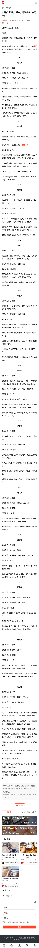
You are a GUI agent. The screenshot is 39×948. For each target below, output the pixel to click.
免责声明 (27, 938)
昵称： (6, 908)
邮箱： (6, 913)
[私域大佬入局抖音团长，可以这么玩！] (10, 847)
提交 (19, 927)
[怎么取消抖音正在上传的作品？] (10, 871)
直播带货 (25, 145)
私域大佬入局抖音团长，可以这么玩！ (9, 856)
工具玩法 (28, 20)
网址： (6, 918)
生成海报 (8, 812)
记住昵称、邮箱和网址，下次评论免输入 (17, 922)
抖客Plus (4, 20)
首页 (3, 8)
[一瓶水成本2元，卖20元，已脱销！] (29, 847)
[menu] (36, 3)
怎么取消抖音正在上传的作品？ (10, 879)
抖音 (35, 46)
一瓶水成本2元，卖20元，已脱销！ (28, 856)
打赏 (34, 812)
